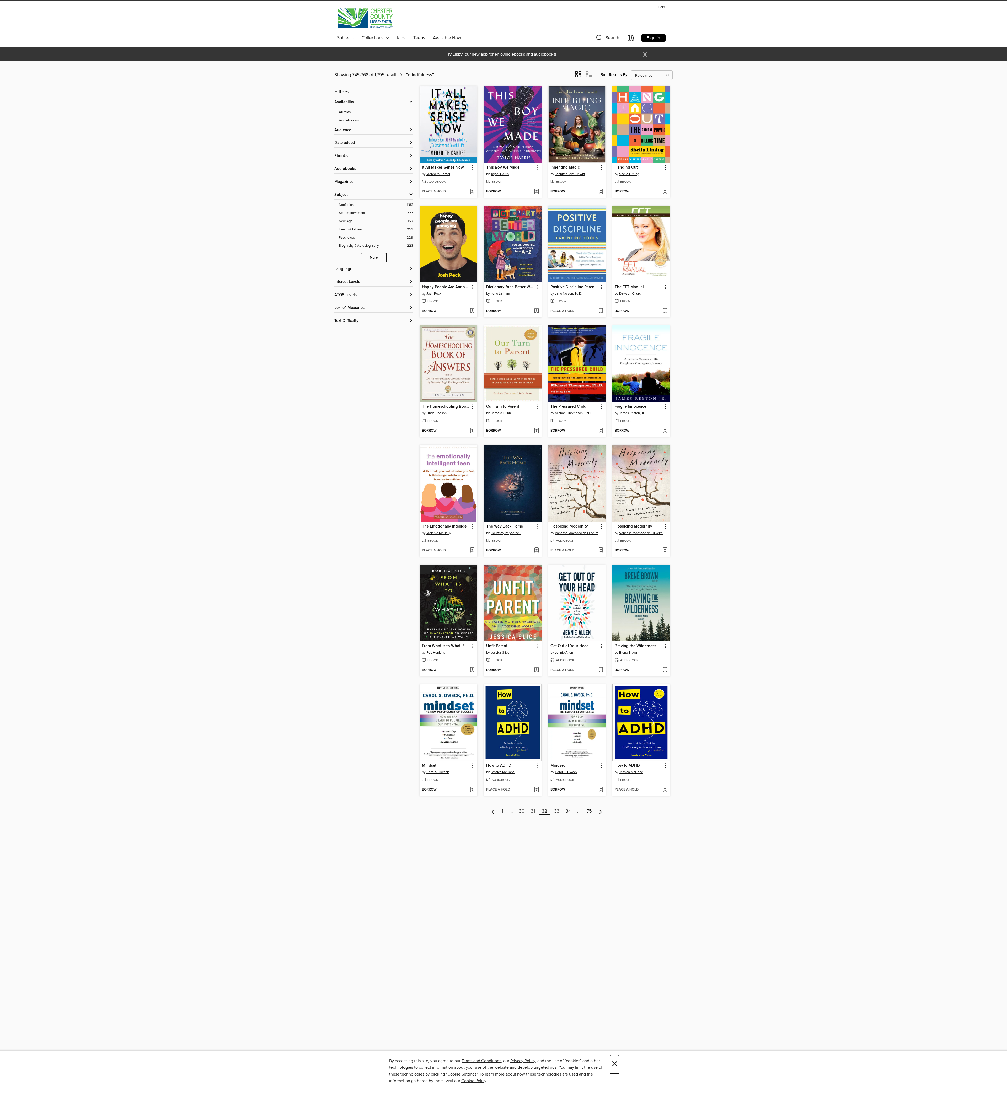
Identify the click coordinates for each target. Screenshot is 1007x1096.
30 (521, 811)
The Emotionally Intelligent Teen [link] (446, 526)
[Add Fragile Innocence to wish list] (665, 430)
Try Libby (454, 54)
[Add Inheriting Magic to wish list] (600, 191)
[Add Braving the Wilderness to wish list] (665, 670)
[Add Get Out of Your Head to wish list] (600, 670)
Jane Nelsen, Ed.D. (568, 294)
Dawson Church (630, 294)
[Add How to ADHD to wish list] (536, 789)
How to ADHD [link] (498, 765)
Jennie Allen (564, 653)
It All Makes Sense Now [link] (443, 167)
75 (589, 811)
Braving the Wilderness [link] (635, 646)
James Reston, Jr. (632, 413)
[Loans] (631, 39)
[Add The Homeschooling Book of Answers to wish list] (472, 430)
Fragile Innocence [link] (630, 406)
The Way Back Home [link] (504, 526)
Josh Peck (433, 294)
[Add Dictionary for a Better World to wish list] (536, 311)
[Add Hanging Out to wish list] (665, 191)
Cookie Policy (473, 1080)
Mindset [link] (429, 765)
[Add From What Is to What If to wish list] (472, 670)
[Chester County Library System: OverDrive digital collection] (365, 18)
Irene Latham (500, 294)
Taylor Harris (500, 174)
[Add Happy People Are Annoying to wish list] (472, 311)
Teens (419, 38)
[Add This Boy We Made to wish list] (536, 191)
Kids (401, 38)
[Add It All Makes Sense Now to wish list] (472, 191)
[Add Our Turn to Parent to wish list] (536, 430)
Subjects (345, 38)
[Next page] (601, 811)
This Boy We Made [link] (502, 167)
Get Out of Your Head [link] (569, 646)
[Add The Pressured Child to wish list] (600, 430)
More (374, 257)
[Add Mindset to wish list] (472, 789)
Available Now (447, 38)
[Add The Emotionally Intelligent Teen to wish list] (472, 550)
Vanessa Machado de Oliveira (576, 533)
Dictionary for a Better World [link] (510, 287)
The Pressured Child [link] (568, 406)
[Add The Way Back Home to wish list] (536, 550)
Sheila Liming (629, 174)
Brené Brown (628, 653)
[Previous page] (493, 811)
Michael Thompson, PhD (573, 413)
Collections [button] (373, 38)
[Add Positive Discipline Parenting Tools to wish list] (600, 311)
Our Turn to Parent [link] (502, 406)
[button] (607, 39)
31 (533, 811)
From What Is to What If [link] (443, 646)
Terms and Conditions (481, 1060)
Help (661, 7)
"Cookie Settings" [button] (462, 1074)
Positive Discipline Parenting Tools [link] (574, 287)
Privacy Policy (522, 1060)
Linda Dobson (436, 413)
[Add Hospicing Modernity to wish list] (600, 550)
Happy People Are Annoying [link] (446, 287)
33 (556, 811)
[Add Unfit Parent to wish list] (536, 670)
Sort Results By (614, 74)
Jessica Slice (500, 653)
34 (568, 811)
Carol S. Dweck (437, 772)
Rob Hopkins (435, 653)
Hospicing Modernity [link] (569, 526)
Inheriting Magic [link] (565, 167)
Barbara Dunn (501, 413)
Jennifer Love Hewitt (570, 174)
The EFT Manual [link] (629, 287)
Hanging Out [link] (626, 167)
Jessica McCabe (503, 772)
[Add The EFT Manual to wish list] (665, 311)
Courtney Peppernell (506, 533)
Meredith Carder (438, 174)
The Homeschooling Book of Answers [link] (446, 406)
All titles (345, 112)
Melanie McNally (438, 533)
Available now (349, 120)
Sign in (653, 38)
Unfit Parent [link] (496, 646)
